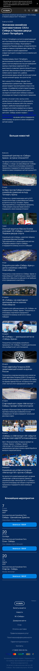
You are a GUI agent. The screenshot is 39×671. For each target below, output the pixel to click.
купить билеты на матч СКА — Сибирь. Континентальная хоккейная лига (19, 115)
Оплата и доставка (19, 629)
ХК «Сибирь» (19, 616)
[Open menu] (36, 11)
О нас (20, 625)
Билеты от (19, 525)
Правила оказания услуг (19, 633)
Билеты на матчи (19, 608)
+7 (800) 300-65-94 (19, 650)
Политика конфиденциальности (19, 637)
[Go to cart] (33, 10)
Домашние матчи (19, 620)
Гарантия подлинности (19, 642)
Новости (19, 612)
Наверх (33, 601)
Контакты (19, 646)
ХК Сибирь (6, 10)
